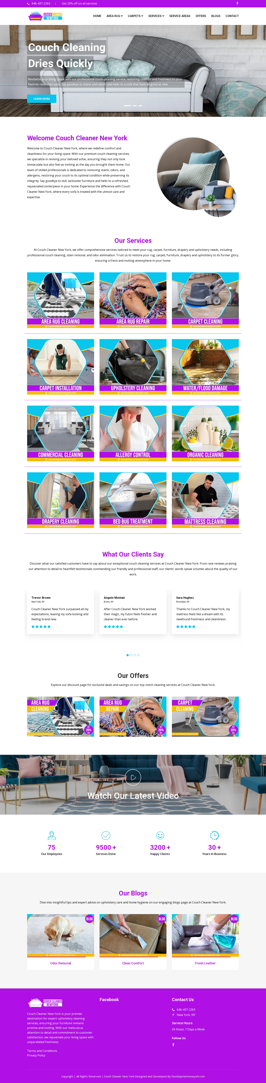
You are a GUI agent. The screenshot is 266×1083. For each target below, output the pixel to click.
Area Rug (114, 16)
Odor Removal (60, 963)
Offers (201, 16)
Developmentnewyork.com (188, 1076)
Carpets (134, 16)
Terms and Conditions (42, 1051)
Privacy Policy (36, 1055)
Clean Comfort (133, 963)
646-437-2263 (41, 3)
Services (155, 16)
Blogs (215, 16)
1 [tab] (127, 105)
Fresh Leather (205, 963)
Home (97, 16)
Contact (232, 16)
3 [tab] (140, 105)
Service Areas (179, 16)
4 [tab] (138, 655)
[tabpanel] (133, 71)
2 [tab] (135, 105)
